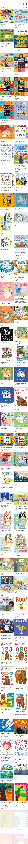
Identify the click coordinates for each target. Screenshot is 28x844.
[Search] (4, 4)
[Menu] (1, 4)
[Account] (23, 4)
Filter (3, 7)
